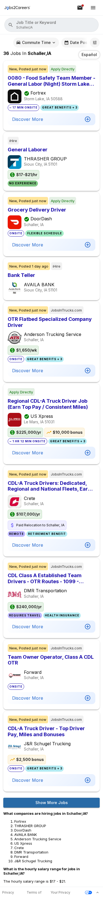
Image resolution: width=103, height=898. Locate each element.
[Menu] (93, 7)
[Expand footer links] (97, 892)
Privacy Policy (8, 892)
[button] (51, 25)
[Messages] (79, 7)
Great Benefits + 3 (59, 107)
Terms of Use (34, 892)
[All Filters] (95, 43)
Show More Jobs (51, 802)
